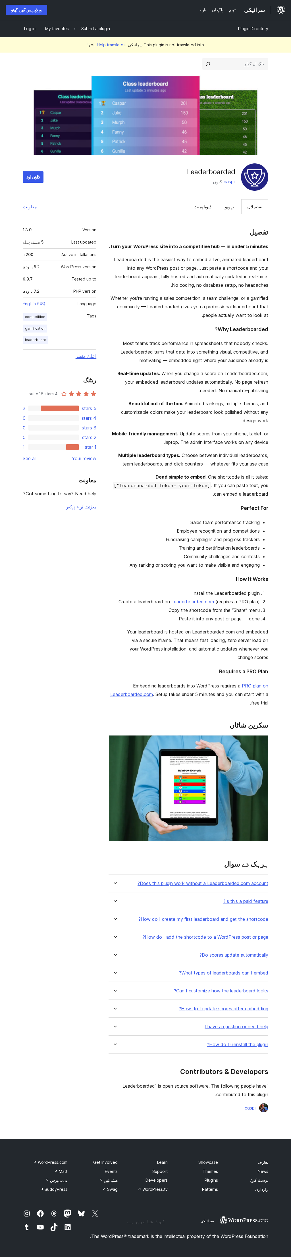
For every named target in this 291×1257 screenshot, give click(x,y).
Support (160, 1171)
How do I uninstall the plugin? (237, 1044)
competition (35, 317)
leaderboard (35, 340)
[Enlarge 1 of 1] (260, 743)
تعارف (263, 1162)
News (263, 1171)
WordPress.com (50, 1162)
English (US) (34, 303)
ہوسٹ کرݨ (259, 1180)
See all (29, 458)
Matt (60, 1171)
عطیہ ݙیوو (108, 1180)
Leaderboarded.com (192, 601)
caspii (229, 181)
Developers (157, 1180)
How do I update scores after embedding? (223, 1008)
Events (111, 1171)
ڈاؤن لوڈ (33, 176)
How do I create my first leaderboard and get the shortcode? (203, 919)
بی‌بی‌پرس (56, 1180)
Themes (210, 1171)
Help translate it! (107, 44)
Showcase (208, 1162)
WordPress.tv (153, 1189)
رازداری (261, 1189)
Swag (110, 1189)
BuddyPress (53, 1189)
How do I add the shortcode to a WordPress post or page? (205, 937)
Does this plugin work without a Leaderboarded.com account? (203, 883)
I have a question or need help (236, 1026)
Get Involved (105, 1162)
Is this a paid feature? (245, 901)
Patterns (210, 1189)
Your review (84, 458)
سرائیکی (207, 1221)
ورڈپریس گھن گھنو (26, 9)
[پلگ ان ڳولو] (208, 64)
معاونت (30, 206)
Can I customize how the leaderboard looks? (221, 991)
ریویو (229, 206)
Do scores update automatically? (233, 955)
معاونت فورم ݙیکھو (81, 507)
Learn (162, 1162)
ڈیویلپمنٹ (202, 206)
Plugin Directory (253, 28)
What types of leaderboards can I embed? (223, 973)
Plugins (211, 1180)
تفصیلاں (254, 206)
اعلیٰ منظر (86, 356)
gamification (35, 328)
